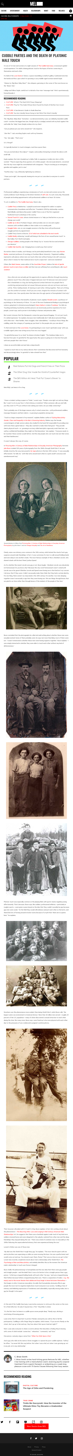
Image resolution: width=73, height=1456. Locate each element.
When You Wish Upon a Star (41, 1336)
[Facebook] (10, 1422)
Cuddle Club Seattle (14, 247)
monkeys (55, 305)
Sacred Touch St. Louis (15, 217)
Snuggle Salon (12, 228)
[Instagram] (41, 1422)
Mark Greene (16, 264)
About (29, 1447)
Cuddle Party (12, 207)
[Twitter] (2, 1422)
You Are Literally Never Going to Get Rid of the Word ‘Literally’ (31, 113)
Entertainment (15, 11)
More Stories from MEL (36, 1426)
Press (44, 1447)
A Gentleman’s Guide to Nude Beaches (23, 110)
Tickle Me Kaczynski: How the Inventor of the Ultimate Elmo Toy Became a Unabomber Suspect (44, 1406)
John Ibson (7, 448)
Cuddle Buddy (12, 236)
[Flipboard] (18, 1422)
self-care (45, 195)
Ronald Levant (52, 300)
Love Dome (18, 76)
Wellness (62, 11)
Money (46, 11)
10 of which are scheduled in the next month (44, 233)
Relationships (35, 11)
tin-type (33, 451)
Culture (3, 11)
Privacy (36, 1447)
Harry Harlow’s (41, 305)
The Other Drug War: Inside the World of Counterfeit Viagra (39, 372)
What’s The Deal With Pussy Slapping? (24, 102)
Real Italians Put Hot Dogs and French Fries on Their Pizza (39, 366)
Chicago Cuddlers (13, 241)
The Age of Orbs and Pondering (38, 1388)
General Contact (36, 1450)
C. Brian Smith (24, 16)
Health (25, 11)
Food (53, 11)
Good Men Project (40, 264)
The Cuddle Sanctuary (45, 66)
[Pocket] (25, 1422)
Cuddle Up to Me (13, 223)
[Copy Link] (33, 1422)
